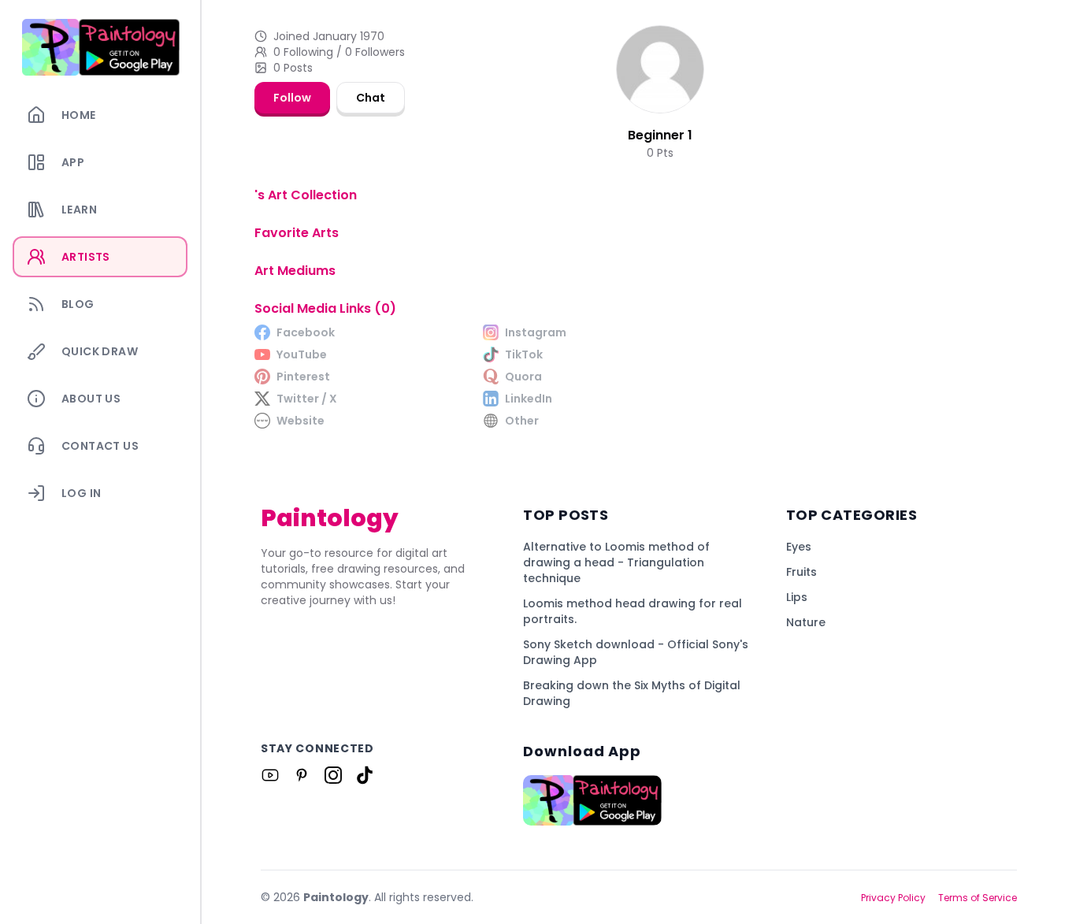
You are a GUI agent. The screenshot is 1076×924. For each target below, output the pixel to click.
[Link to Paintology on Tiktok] (364, 775)
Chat (370, 98)
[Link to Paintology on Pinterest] (301, 775)
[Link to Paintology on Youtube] (270, 775)
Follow (292, 98)
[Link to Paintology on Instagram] (333, 775)
